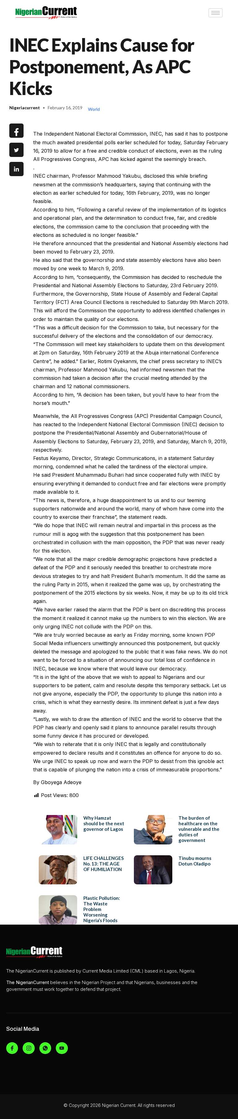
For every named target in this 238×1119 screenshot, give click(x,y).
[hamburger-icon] (216, 12)
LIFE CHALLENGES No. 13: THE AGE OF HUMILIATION (103, 863)
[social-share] (16, 131)
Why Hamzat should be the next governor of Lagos (103, 823)
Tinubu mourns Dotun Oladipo (194, 860)
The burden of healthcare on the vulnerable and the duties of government (198, 829)
